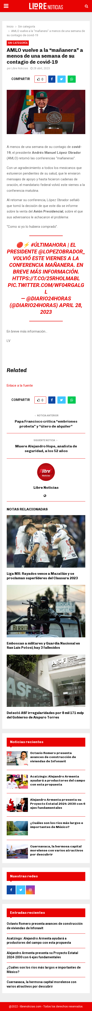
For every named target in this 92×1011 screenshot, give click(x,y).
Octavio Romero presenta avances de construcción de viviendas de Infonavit (53, 757)
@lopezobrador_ (61, 252)
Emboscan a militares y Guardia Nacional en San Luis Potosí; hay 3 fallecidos (43, 645)
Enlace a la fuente (20, 385)
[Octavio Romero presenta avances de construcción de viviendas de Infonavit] (17, 758)
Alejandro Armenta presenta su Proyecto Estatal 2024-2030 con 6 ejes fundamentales (57, 804)
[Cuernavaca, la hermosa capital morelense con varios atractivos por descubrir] (17, 852)
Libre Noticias (19, 68)
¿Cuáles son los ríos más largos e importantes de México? (56, 825)
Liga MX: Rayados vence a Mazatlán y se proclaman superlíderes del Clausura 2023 (42, 576)
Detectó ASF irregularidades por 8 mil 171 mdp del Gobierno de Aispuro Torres (45, 715)
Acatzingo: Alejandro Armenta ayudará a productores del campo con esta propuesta (57, 780)
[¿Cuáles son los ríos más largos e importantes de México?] (17, 828)
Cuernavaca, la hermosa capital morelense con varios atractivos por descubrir (56, 850)
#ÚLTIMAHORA (48, 245)
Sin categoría (18, 42)
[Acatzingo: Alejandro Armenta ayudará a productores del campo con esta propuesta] (17, 782)
